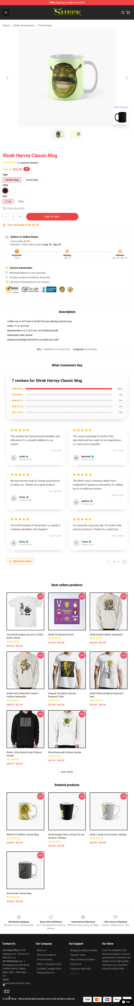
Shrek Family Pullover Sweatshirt (106, 634)
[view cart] (128, 12)
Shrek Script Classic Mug (19, 893)
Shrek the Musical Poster (61, 634)
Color (5, 185)
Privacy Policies (44, 959)
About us (41, 950)
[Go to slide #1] (58, 134)
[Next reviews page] (124, 562)
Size (5, 196)
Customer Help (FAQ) (80, 968)
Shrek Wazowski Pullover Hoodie (64, 752)
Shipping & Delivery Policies (83, 950)
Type (5, 174)
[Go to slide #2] (75, 134)
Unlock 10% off (6, 991)
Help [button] (128, 1002)
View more (67, 772)
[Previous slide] (7, 78)
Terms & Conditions (46, 955)
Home (6, 25)
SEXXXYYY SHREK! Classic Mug (23, 834)
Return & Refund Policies (82, 959)
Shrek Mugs (45, 25)
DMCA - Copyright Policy (49, 964)
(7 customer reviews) (27, 162)
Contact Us (75, 964)
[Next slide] (126, 78)
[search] (123, 12)
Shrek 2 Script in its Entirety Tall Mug (108, 834)
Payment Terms (78, 955)
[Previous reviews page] (109, 562)
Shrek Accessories (23, 25)
